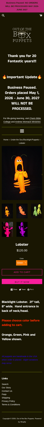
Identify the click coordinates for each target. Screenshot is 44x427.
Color (22, 258)
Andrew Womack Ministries (28, 122)
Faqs (4, 394)
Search (5, 384)
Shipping (6, 398)
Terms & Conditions (11, 404)
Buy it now (22, 282)
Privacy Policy (8, 401)
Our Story (6, 387)
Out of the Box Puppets (25, 418)
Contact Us (7, 391)
